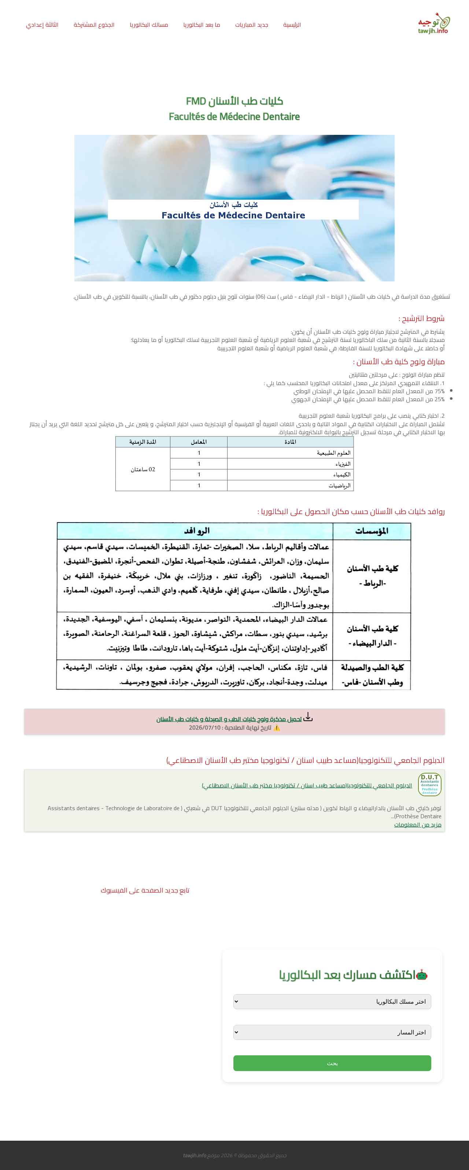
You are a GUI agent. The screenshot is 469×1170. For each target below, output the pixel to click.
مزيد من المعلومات (418, 824)
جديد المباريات (251, 24)
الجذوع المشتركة (94, 24)
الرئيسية (292, 24)
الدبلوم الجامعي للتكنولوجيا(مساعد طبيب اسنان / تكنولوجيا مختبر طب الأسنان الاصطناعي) (307, 785)
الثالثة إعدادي (42, 24)
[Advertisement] (234, 65)
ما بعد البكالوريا (201, 24)
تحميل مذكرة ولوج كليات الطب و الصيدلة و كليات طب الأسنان (229, 718)
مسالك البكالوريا (149, 24)
